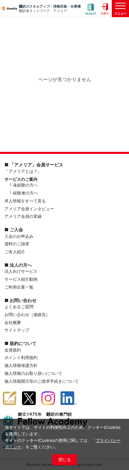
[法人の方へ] (90, 9)
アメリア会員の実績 (23, 216)
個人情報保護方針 (20, 365)
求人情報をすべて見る (25, 200)
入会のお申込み (18, 236)
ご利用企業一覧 (18, 287)
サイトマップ (16, 330)
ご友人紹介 (14, 251)
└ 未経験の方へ (23, 185)
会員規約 (12, 349)
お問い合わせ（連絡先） (27, 314)
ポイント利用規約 (20, 357)
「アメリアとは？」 (23, 171)
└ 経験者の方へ (23, 192)
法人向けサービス (20, 271)
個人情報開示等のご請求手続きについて (41, 381)
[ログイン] (104, 9)
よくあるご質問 (18, 306)
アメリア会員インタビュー (29, 208)
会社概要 (12, 322)
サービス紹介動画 (20, 279)
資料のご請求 (16, 243)
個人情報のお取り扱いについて (33, 373)
